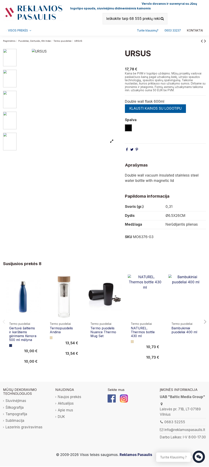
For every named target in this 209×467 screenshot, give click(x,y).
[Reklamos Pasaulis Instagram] (124, 398)
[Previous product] (202, 41)
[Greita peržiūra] (37, 289)
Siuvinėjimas (16, 401)
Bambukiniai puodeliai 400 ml (184, 330)
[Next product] (205, 41)
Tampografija (16, 414)
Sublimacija (15, 421)
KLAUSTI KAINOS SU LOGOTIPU (155, 108)
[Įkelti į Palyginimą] (37, 281)
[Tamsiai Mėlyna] (10, 345)
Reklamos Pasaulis (136, 455)
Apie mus (65, 410)
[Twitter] (131, 149)
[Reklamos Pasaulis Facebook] (112, 398)
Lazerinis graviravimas (24, 427)
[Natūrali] (51, 337)
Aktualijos (66, 403)
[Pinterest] (137, 149)
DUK (61, 417)
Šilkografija (15, 407)
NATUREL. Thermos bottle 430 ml (143, 332)
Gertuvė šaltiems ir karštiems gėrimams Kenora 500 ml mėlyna (22, 334)
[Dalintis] (127, 149)
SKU (128, 237)
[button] (172, 30)
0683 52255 (174, 422)
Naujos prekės (69, 397)
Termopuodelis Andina (61, 330)
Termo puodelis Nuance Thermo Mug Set (103, 332)
